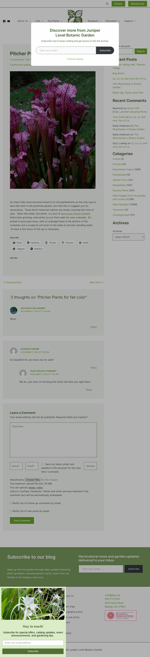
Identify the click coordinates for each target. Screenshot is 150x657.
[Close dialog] (63, 589)
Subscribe (105, 50)
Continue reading (75, 59)
